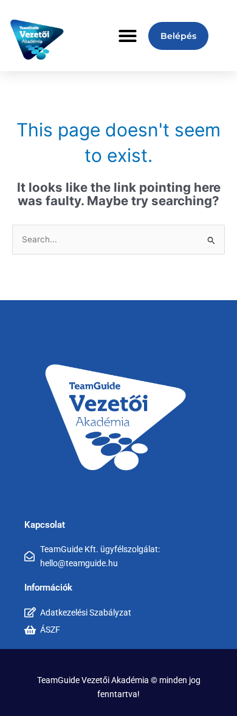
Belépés (178, 35)
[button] (127, 36)
